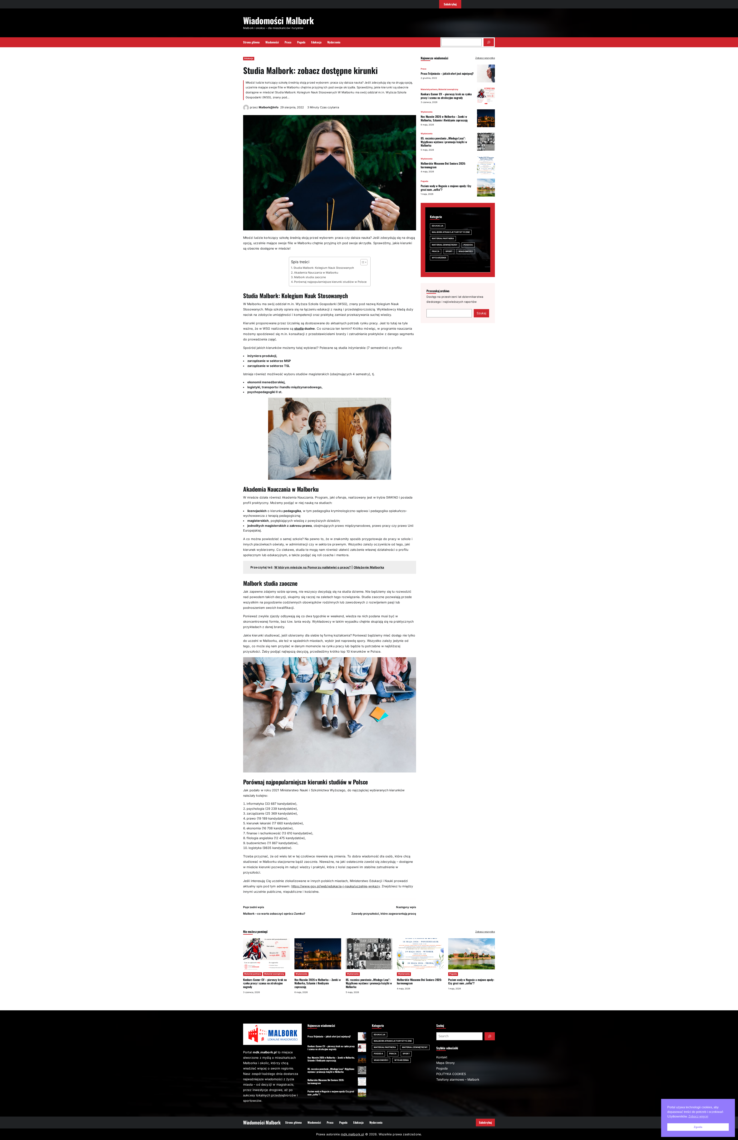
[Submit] (490, 1036)
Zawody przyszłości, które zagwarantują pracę (383, 913)
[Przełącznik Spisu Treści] (362, 262)
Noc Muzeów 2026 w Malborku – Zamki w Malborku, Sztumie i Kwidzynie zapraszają (444, 118)
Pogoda (424, 181)
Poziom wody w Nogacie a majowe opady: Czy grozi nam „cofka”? (446, 187)
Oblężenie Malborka (369, 567)
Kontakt (441, 1057)
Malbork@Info (268, 107)
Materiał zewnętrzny (448, 89)
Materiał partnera (429, 89)
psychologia (255, 809)
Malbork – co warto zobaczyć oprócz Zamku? (274, 913)
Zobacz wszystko (485, 57)
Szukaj (481, 313)
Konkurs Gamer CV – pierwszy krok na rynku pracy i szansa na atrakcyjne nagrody (446, 96)
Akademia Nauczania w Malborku (316, 272)
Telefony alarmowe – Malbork (457, 1079)
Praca (423, 68)
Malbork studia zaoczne (310, 277)
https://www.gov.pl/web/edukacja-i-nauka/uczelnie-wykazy (335, 886)
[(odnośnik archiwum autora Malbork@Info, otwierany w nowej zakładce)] (246, 109)
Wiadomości (466, 251)
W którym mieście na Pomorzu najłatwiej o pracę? (312, 567)
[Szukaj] (489, 42)
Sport (449, 251)
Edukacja (248, 58)
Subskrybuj (485, 1122)
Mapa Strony (445, 1063)
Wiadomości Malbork (278, 20)
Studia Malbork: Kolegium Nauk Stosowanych (323, 267)
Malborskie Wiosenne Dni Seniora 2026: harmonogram (443, 165)
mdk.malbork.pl (352, 1134)
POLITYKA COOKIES (451, 1074)
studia (299, 328)
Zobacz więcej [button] (698, 1116)
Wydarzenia (426, 111)
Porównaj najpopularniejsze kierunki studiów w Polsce (330, 281)
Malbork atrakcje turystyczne (451, 232)
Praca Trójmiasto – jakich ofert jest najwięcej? (447, 73)
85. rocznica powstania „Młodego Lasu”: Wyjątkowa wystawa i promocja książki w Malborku (444, 141)
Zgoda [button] (698, 1126)
